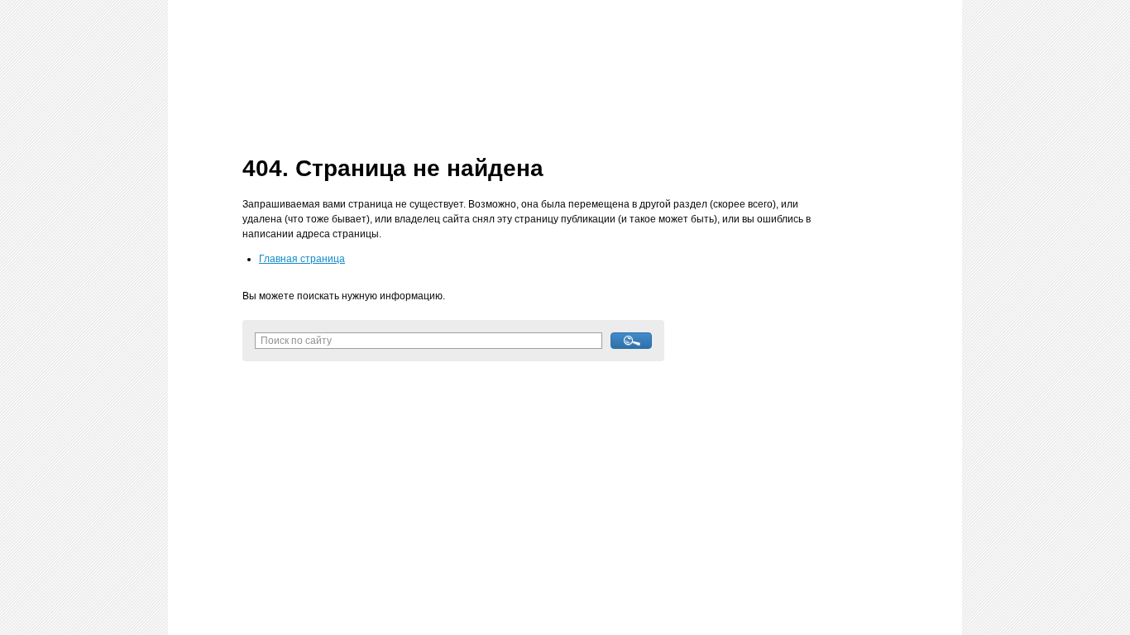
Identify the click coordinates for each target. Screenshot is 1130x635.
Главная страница (302, 259)
